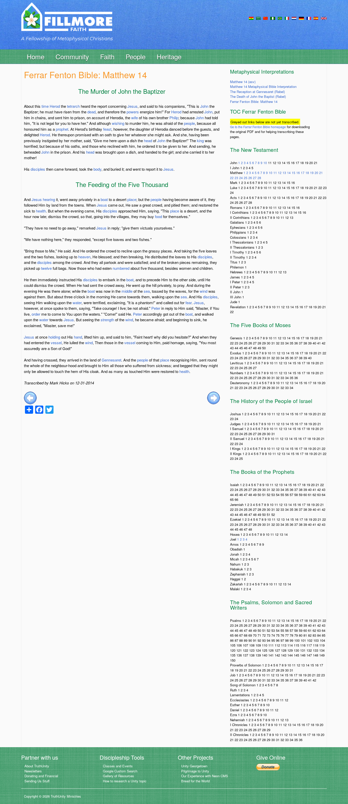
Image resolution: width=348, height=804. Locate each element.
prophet (62, 129)
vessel (56, 342)
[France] (308, 17)
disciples (38, 169)
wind (203, 291)
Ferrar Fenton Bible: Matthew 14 (253, 101)
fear (188, 302)
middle (127, 291)
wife (134, 117)
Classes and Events (118, 765)
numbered (121, 268)
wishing (118, 123)
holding (54, 337)
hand (78, 337)
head (148, 140)
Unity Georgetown (194, 765)
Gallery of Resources (118, 775)
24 (241, 178)
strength (107, 319)
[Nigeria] (272, 17)
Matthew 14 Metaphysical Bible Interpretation (263, 86)
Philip (173, 117)
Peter (155, 308)
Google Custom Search (120, 771)
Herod (55, 106)
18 (307, 172)
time (45, 106)
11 (275, 172)
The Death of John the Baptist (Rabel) (258, 96)
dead (91, 111)
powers (133, 111)
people (189, 123)
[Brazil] (280, 17)
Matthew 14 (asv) (243, 81)
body (97, 169)
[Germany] (301, 17)
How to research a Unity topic (124, 781)
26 (250, 178)
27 (255, 178)
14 (289, 172)
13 (284, 172)
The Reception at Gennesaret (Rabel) (257, 91)
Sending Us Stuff (36, 781)
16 (298, 172)
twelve (46, 268)
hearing (49, 199)
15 (293, 172)
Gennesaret (111, 360)
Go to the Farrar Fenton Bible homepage (258, 127)
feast (107, 129)
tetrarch (73, 106)
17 (302, 172)
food (158, 216)
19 (312, 172)
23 (236, 178)
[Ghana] (251, 17)
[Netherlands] (294, 17)
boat (104, 199)
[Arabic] (258, 17)
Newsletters (33, 771)
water (77, 302)
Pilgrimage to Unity (195, 771)
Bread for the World (195, 781)
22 (232, 178)
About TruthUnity (36, 765)
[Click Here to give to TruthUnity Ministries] (268, 766)
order (36, 314)
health (41, 210)
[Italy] (287, 17)
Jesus (132, 106)
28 (259, 178)
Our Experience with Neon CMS (204, 775)
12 (280, 172)
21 (321, 172)
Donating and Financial (41, 775)
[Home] (66, 21)
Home (35, 56)
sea (147, 291)
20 (316, 172)
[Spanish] (316, 17)
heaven (84, 256)
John (204, 106)
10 (265, 162)
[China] (265, 17)
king (200, 140)
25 (245, 178)
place (131, 199)
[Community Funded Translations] (324, 17)
